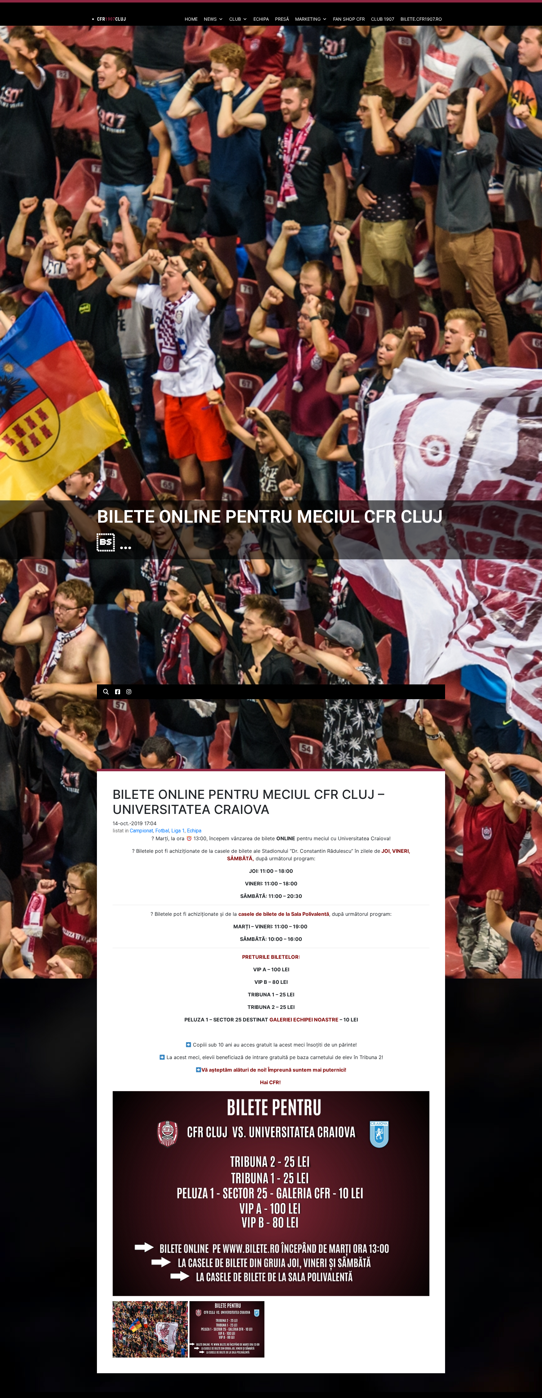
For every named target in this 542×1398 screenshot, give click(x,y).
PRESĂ (282, 19)
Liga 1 (178, 831)
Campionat (141, 831)
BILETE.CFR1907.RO (421, 19)
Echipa (194, 831)
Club (235, 19)
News (210, 19)
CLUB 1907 (382, 19)
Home (191, 19)
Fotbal (162, 831)
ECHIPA (261, 19)
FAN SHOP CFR (349, 19)
